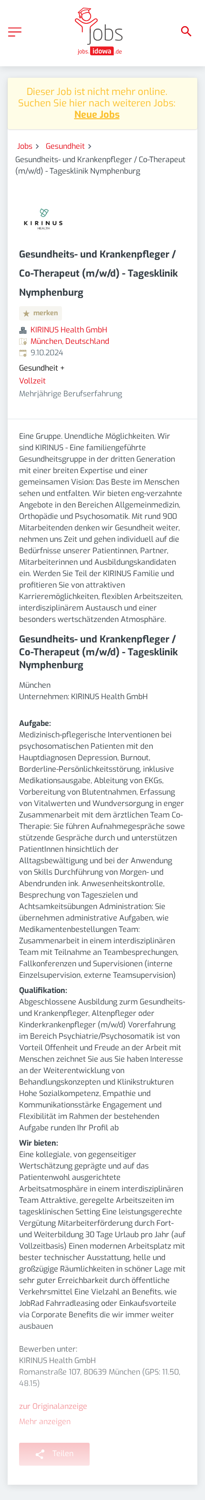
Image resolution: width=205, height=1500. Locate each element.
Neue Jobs (97, 114)
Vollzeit (32, 381)
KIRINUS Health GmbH (69, 330)
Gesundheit (65, 146)
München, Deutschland (70, 341)
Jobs (24, 146)
